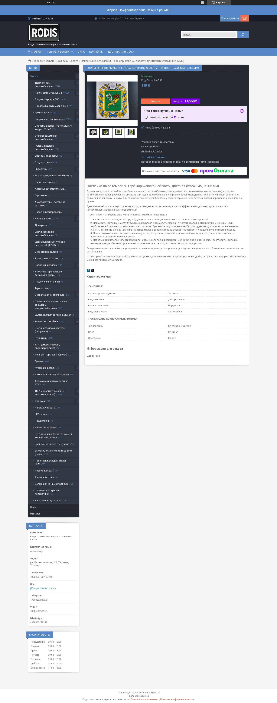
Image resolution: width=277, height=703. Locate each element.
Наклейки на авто (67, 60)
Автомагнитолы (44, 477)
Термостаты (42, 288)
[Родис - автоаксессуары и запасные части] (44, 32)
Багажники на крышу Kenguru (51, 483)
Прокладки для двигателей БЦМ (51, 462)
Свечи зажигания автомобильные (44, 233)
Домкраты (41, 225)
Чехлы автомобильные (48, 92)
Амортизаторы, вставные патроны (50, 204)
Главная (36, 51)
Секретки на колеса (46, 251)
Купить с (179, 101)
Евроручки (41, 169)
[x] (92, 271)
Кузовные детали (45, 367)
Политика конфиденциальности (177, 699)
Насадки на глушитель (48, 500)
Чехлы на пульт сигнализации (52, 374)
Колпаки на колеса (46, 265)
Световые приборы (46, 155)
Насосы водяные (45, 182)
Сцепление (41, 195)
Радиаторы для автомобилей (52, 175)
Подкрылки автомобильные (51, 106)
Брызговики (42, 112)
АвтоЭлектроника (45, 427)
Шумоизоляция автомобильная (53, 314)
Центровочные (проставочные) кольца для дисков (53, 436)
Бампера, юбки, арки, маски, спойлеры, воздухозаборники (51, 305)
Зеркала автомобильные (49, 294)
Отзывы (35, 513)
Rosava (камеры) (44, 470)
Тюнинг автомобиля (46, 321)
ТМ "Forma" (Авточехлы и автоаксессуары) (49, 393)
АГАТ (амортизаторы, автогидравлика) (47, 346)
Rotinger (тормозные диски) (51, 354)
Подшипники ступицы (47, 281)
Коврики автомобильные (49, 119)
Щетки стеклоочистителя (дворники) (50, 330)
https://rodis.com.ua (45, 588)
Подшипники (42, 420)
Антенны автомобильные (49, 188)
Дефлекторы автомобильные (44, 84)
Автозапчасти (43, 218)
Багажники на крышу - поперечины (47, 492)
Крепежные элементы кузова (52, 444)
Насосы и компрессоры (49, 212)
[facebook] (88, 271)
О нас (81, 51)
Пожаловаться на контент (144, 699)
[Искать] (243, 34)
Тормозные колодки (47, 258)
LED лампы (41, 414)
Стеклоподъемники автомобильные (46, 137)
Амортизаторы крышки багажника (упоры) (49, 273)
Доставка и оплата (121, 51)
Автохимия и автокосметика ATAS (51, 383)
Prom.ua (155, 692)
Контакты (96, 51)
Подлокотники (43, 162)
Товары (34, 76)
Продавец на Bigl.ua (138, 696)
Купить (156, 101)
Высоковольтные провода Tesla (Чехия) (54, 452)
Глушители (41, 338)
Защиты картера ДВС (47, 99)
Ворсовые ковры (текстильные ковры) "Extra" (53, 127)
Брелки (39, 361)
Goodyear (40, 401)
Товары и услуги (58, 51)
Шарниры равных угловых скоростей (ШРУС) (50, 243)
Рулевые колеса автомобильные (44, 147)
